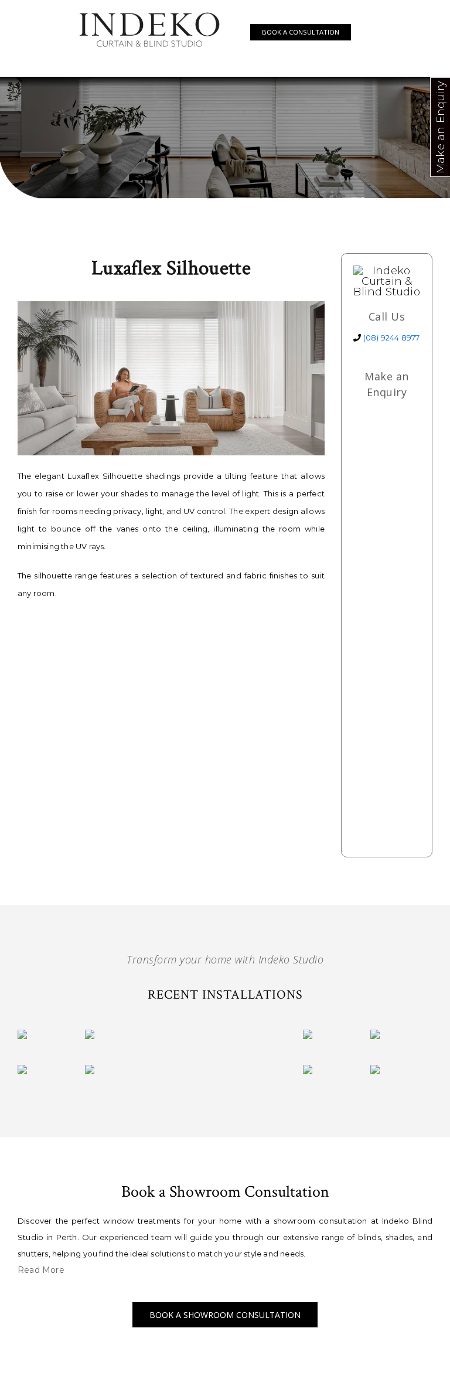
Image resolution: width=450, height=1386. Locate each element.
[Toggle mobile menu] (368, 31)
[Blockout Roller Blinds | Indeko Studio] (22, 1070)
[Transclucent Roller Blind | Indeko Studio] (89, 1070)
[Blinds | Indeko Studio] (375, 1035)
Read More (41, 1270)
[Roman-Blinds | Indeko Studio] (89, 1035)
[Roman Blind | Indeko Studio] (307, 1035)
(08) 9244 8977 (391, 337)
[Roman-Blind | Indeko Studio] (22, 1035)
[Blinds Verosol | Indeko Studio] (375, 1070)
